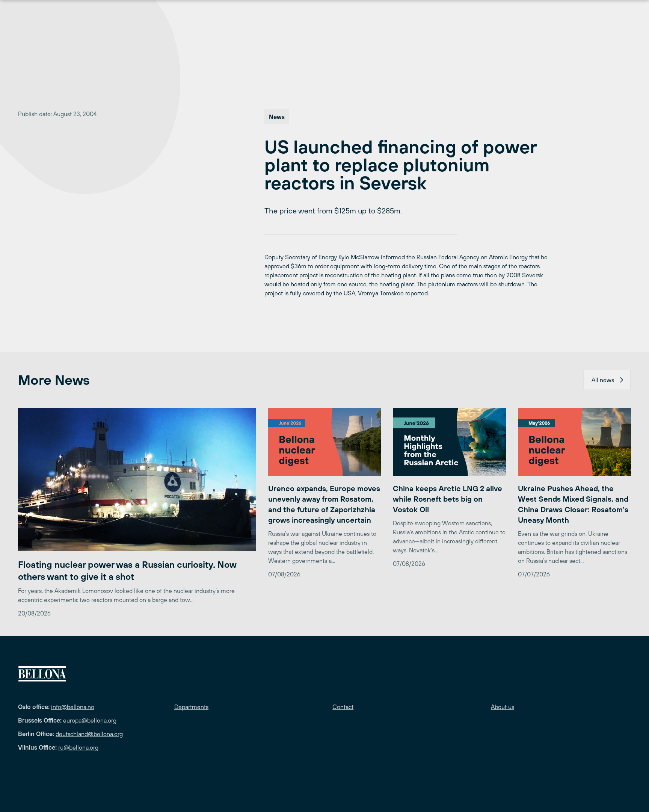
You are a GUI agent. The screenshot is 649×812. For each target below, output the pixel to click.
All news (603, 380)
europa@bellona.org (89, 720)
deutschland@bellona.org (89, 733)
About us (502, 706)
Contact (342, 706)
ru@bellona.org (78, 747)
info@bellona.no (72, 706)
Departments (191, 706)
